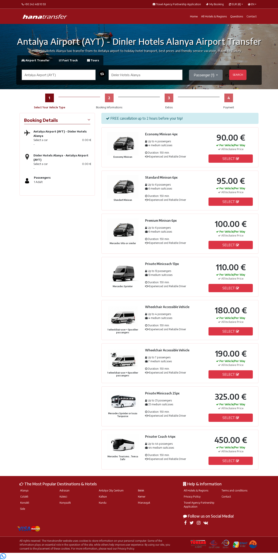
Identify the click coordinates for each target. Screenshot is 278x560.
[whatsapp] (3, 557)
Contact (251, 16)
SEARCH (238, 74)
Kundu (102, 502)
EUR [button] (236, 4)
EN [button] (252, 4)
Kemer (141, 496)
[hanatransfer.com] (45, 16)
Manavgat (144, 502)
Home (194, 16)
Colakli (24, 496)
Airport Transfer (37, 60)
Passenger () (204, 75)
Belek (141, 490)
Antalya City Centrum (111, 490)
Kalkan (103, 496)
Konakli (24, 502)
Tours (94, 60)
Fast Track (70, 60)
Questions (236, 16)
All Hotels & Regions (214, 16)
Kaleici (63, 496)
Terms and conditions (234, 490)
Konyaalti (65, 502)
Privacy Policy (192, 496)
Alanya (24, 490)
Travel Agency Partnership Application (199, 504)
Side (22, 508)
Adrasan (65, 490)
